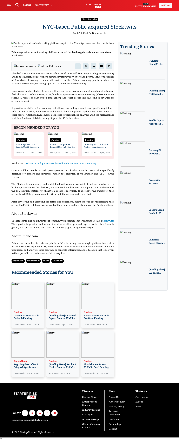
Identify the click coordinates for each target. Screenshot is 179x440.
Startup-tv (87, 415)
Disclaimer (115, 419)
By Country (42, 5)
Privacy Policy (116, 407)
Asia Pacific (141, 397)
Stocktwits (58, 261)
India (138, 407)
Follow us (30, 66)
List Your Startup (145, 5)
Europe (139, 402)
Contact (113, 429)
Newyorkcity (33, 261)
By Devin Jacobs (98, 33)
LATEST (27, 5)
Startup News (20, 361)
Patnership (115, 424)
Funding (21, 140)
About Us (114, 397)
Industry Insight (91, 410)
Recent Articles (89, 19)
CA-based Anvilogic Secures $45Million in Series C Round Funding (60, 163)
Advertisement (117, 402)
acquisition (18, 261)
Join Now (165, 5)
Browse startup (90, 419)
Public (46, 261)
